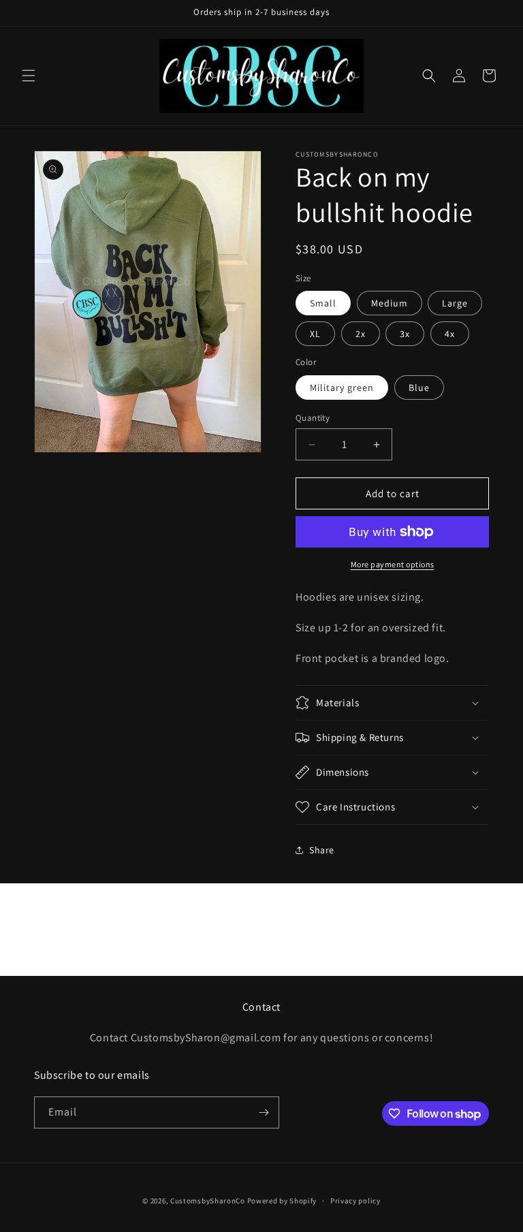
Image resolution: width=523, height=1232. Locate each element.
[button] (29, 76)
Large (455, 303)
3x (405, 334)
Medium (389, 303)
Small (323, 303)
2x (360, 334)
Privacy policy (355, 1200)
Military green (342, 387)
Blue (419, 387)
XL (315, 334)
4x (450, 334)
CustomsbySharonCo (207, 1200)
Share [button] (321, 850)
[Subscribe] (264, 1112)
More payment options (392, 564)
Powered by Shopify (282, 1200)
